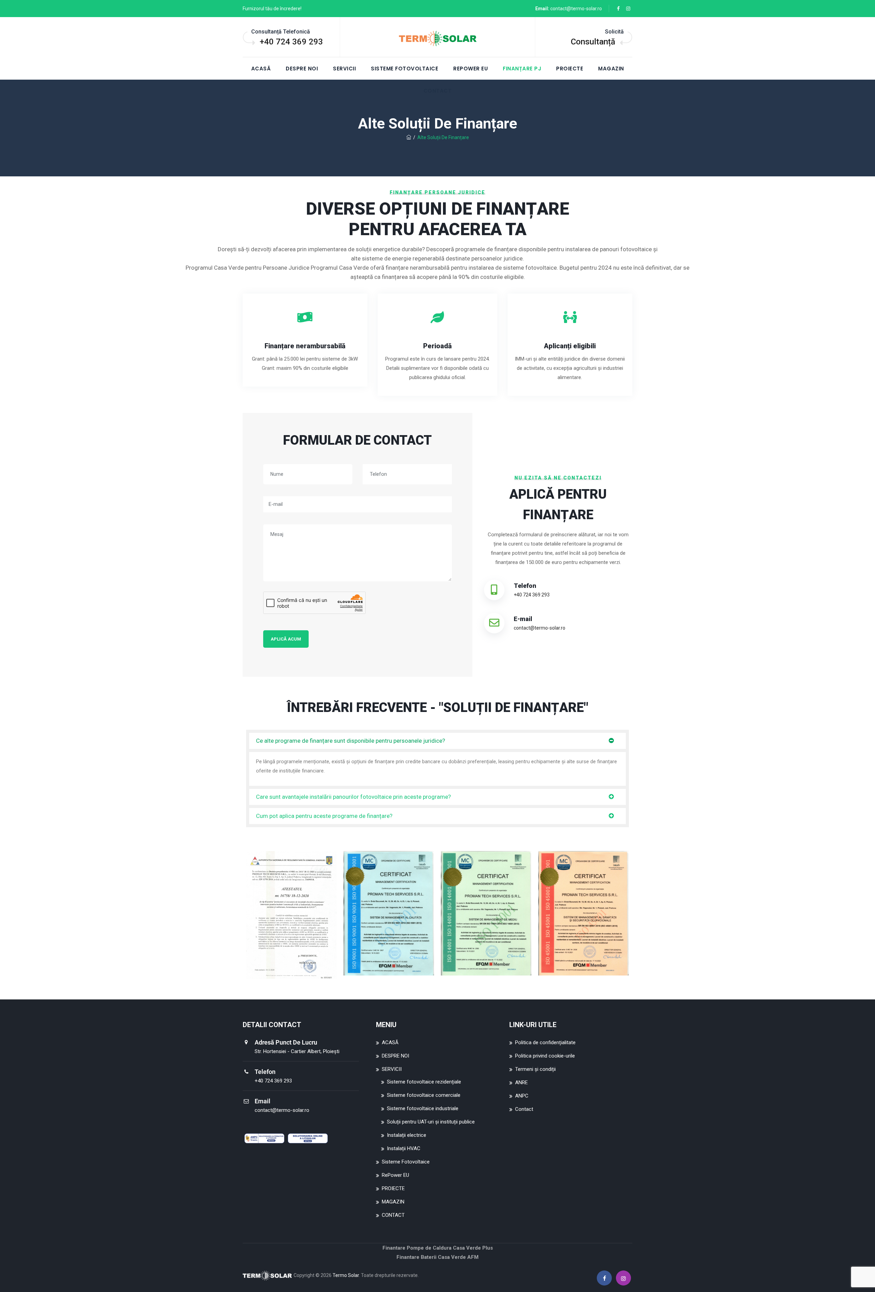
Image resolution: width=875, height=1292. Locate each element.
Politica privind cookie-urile (545, 1056)
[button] (437, 741)
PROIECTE (569, 68)
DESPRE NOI (302, 68)
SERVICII (344, 68)
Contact (524, 1109)
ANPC (521, 1096)
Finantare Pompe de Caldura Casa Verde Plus (437, 1248)
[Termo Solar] (437, 37)
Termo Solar (346, 1275)
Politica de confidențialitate (545, 1042)
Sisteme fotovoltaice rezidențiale (424, 1082)
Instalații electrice (406, 1135)
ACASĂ (261, 68)
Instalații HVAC (403, 1148)
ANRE (521, 1082)
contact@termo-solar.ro (576, 8)
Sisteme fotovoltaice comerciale (423, 1095)
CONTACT (393, 1215)
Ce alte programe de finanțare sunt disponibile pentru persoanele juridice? (350, 740)
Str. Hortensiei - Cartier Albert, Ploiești (297, 1051)
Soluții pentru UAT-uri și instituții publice (431, 1122)
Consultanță (593, 41)
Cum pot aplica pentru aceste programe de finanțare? (324, 815)
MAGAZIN (611, 68)
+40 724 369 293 (291, 41)
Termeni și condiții (535, 1069)
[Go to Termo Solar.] (408, 137)
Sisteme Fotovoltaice (404, 68)
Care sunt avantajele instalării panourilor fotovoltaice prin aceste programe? (353, 796)
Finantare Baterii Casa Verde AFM (437, 1257)
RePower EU (470, 68)
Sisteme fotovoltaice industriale (422, 1108)
